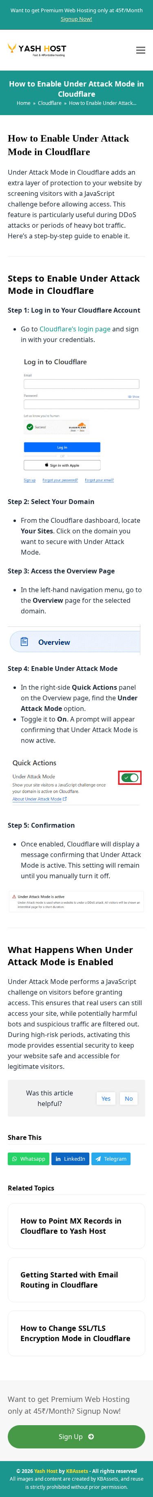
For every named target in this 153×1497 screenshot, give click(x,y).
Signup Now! (76, 18)
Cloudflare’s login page (75, 328)
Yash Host (46, 1471)
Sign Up (71, 1436)
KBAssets (77, 1471)
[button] (140, 50)
